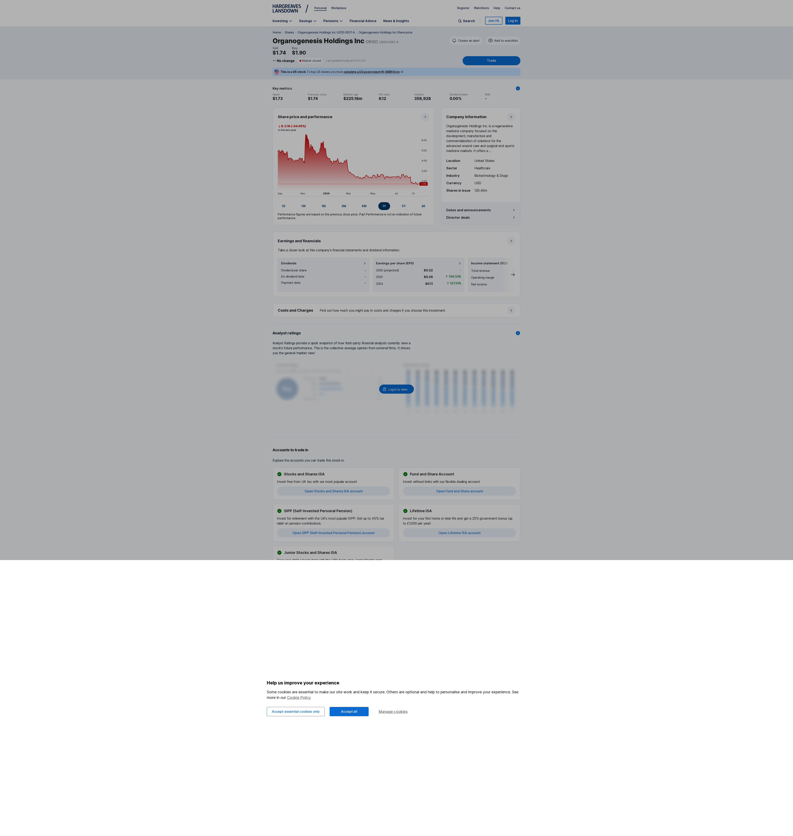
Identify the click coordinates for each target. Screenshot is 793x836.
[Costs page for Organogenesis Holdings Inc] (396, 310)
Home (277, 32)
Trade (491, 61)
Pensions (330, 21)
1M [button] (324, 206)
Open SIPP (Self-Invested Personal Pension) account (333, 533)
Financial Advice (363, 21)
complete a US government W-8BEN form (371, 72)
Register (463, 8)
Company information (466, 117)
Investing (280, 21)
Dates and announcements (468, 210)
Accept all (349, 711)
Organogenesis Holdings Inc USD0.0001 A (326, 32)
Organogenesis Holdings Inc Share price (385, 32)
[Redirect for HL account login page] (396, 389)
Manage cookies (393, 711)
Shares (289, 32)
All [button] (423, 206)
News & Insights (396, 21)
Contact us (512, 8)
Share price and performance (305, 117)
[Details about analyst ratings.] (517, 333)
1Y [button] (384, 206)
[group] (353, 206)
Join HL (494, 21)
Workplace (338, 8)
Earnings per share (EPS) (395, 263)
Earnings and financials (299, 241)
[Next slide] (508, 275)
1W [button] (303, 206)
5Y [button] (404, 206)
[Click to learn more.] (517, 88)
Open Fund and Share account (459, 491)
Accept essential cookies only (296, 711)
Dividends (289, 263)
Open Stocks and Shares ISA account (334, 491)
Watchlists (481, 8)
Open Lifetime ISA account (459, 533)
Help (497, 8)
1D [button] (283, 206)
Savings (305, 21)
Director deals (458, 217)
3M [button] (344, 206)
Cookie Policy (299, 697)
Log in (513, 21)
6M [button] (364, 206)
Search (469, 21)
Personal (320, 8)
